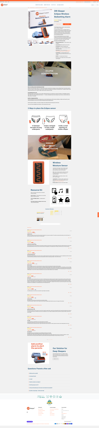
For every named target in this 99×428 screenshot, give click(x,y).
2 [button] (48, 339)
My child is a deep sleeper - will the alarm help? (36, 390)
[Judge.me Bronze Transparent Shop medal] (54, 396)
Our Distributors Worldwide (41, 410)
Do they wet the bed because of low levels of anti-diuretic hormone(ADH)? (40, 387)
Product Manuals (52, 410)
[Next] (53, 24)
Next (70, 7)
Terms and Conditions (41, 413)
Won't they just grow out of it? (33, 384)
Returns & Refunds (52, 413)
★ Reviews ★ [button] (98, 215)
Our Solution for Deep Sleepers (60, 349)
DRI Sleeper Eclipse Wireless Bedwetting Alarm (35, 229)
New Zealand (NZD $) (67, 421)
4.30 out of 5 (42, 212)
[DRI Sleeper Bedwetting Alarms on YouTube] (27, 412)
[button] (40, 5)
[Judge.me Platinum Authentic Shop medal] (47, 396)
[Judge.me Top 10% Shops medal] (60, 396)
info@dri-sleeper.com (64, 413)
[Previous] (28, 24)
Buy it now (67, 24)
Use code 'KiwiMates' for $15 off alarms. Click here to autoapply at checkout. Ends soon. (49, 0)
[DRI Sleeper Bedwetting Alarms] (4, 5)
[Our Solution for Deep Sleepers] (38, 353)
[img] (29, 241)
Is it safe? (30, 379)
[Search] (97, 5)
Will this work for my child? (33, 373)
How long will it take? (32, 376)
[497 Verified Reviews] (49, 405)
